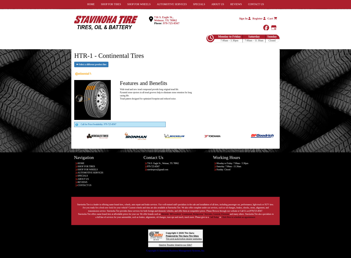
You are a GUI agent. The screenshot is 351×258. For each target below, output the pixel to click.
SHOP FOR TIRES (86, 166)
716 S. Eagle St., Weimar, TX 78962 (165, 19)
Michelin (165, 214)
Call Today (214, 217)
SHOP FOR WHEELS (88, 169)
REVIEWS (82, 182)
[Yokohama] (198, 136)
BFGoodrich (175, 214)
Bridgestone (198, 214)
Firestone (225, 214)
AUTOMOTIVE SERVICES (90, 172)
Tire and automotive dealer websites (184, 237)
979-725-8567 (171, 23)
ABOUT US (83, 179)
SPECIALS (83, 176)
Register (257, 18)
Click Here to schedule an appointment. (239, 217)
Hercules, (209, 214)
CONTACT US (84, 185)
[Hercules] (83, 136)
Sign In (243, 18)
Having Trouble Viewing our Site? (175, 244)
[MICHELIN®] (159, 136)
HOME (81, 163)
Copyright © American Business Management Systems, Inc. (175, 250)
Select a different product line (92, 64)
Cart (270, 18)
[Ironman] (121, 136)
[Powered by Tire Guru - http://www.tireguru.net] (156, 235)
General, (217, 214)
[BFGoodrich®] (248, 136)
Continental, (187, 214)
